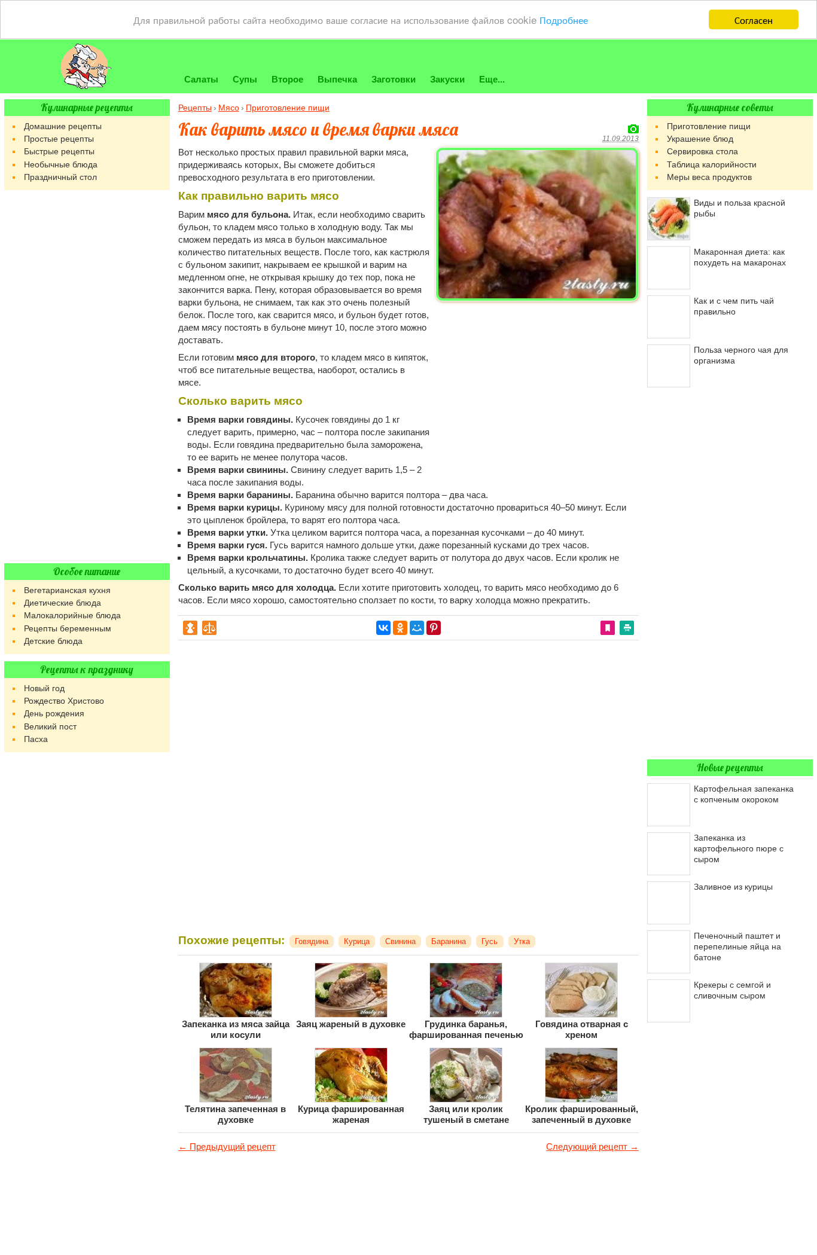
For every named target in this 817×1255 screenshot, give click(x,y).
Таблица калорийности (712, 164)
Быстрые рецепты (59, 151)
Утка (522, 941)
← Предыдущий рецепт (227, 1146)
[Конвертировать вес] (209, 627)
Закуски (447, 79)
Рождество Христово (64, 701)
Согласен (753, 19)
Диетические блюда (62, 602)
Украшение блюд (700, 138)
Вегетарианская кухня (67, 590)
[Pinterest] (433, 628)
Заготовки (393, 79)
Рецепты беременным (67, 628)
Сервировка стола (702, 151)
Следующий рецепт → (592, 1146)
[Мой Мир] (417, 628)
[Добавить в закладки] (607, 627)
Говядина (311, 941)
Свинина (400, 941)
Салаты (201, 79)
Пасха (36, 739)
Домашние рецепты (63, 126)
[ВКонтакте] (383, 628)
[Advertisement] (537, 390)
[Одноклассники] (400, 628)
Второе (287, 79)
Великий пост (50, 726)
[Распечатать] (626, 627)
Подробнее (563, 20)
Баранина (448, 941)
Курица (357, 941)
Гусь (489, 941)
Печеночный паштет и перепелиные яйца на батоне (737, 946)
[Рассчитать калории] (190, 627)
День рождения (54, 713)
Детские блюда (53, 641)
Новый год (44, 688)
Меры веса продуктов (709, 177)
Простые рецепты (59, 138)
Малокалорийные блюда (72, 615)
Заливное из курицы (733, 886)
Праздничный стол (60, 177)
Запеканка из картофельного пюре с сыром (739, 848)
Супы (245, 79)
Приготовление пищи (709, 126)
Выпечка (337, 79)
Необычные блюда (60, 164)
